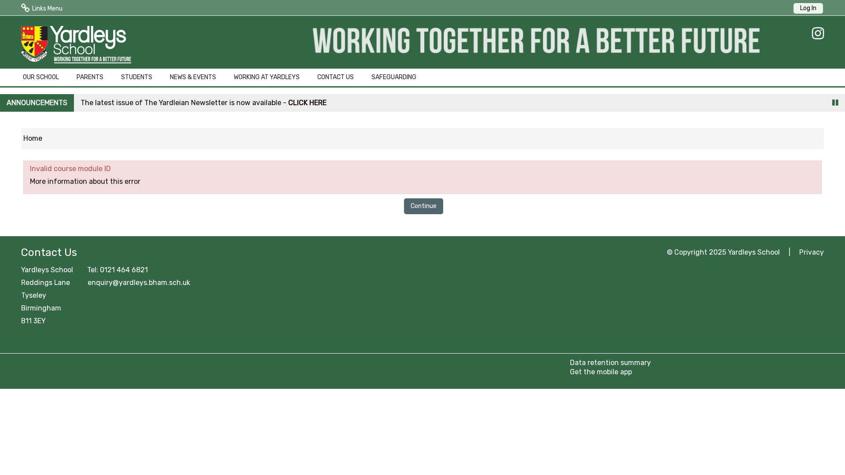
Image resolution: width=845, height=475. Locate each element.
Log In (808, 8)
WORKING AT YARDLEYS (267, 77)
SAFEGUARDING (393, 77)
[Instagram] (816, 33)
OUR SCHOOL (41, 77)
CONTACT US (335, 77)
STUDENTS (136, 77)
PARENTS (90, 77)
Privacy (811, 252)
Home (32, 138)
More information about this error (85, 181)
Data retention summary (610, 362)
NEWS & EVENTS (193, 77)
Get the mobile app (601, 372)
